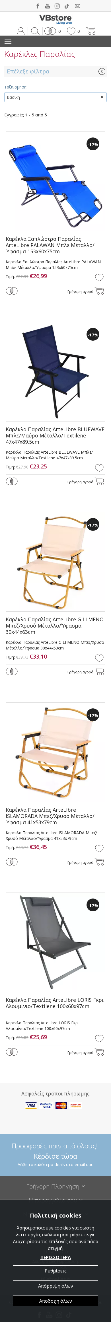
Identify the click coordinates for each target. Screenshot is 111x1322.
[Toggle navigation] (8, 41)
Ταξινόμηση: (15, 87)
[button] (51, 31)
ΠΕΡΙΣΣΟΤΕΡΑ (55, 1257)
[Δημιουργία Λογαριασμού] (20, 31)
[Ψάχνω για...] (34, 31)
